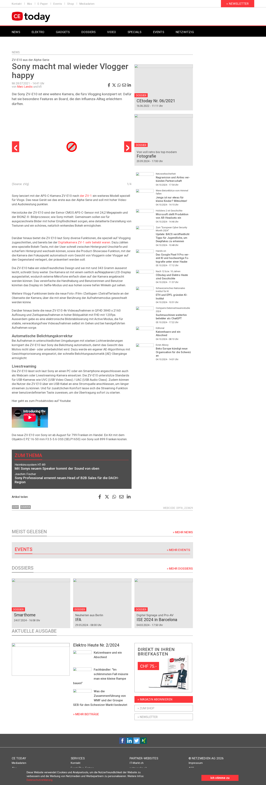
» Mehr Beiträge (86, 714)
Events (57, 3)
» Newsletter (237, 3)
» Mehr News (183, 532)
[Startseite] (40, 17)
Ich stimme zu (219, 778)
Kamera (25, 507)
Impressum (196, 763)
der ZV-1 (86, 196)
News (16, 52)
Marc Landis (25, 86)
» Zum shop (146, 708)
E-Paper (43, 3)
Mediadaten (87, 3)
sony (15, 507)
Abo (29, 3)
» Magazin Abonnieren (155, 699)
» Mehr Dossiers (180, 568)
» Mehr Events (178, 550)
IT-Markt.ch (136, 763)
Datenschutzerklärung (39, 780)
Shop (70, 3)
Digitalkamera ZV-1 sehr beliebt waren (84, 242)
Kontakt (17, 3)
